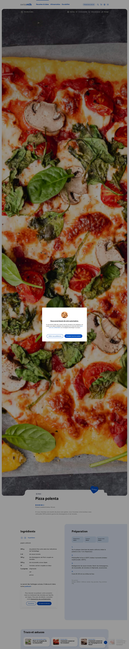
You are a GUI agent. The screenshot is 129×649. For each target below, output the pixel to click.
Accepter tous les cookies (73, 336)
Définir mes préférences (55, 336)
